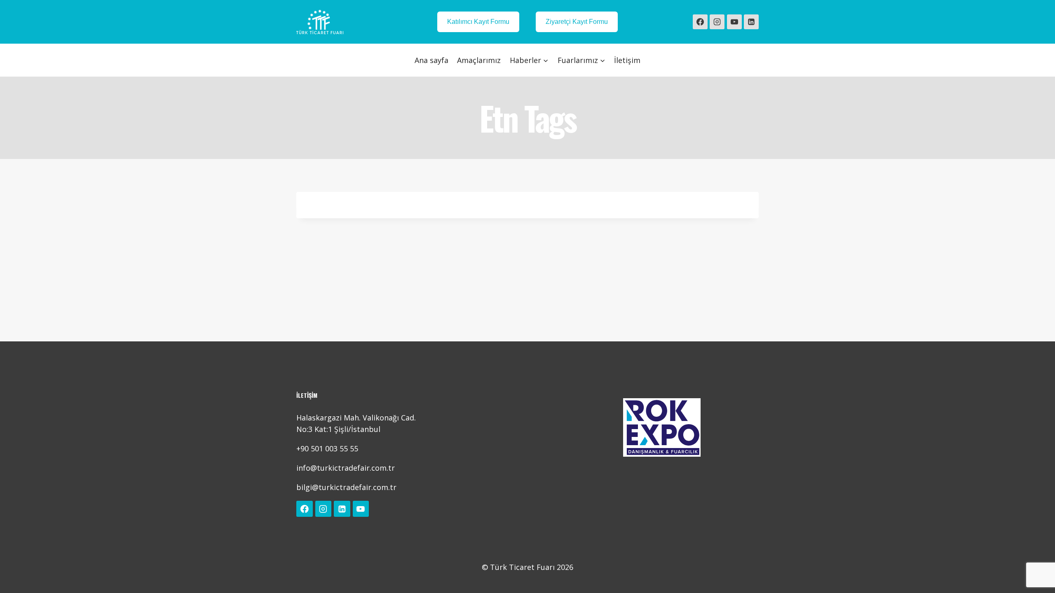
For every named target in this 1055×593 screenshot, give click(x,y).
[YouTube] (734, 21)
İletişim (627, 60)
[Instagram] (717, 21)
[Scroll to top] (1036, 578)
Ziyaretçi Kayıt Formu (577, 21)
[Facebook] (700, 21)
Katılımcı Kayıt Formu (478, 21)
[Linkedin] (751, 21)
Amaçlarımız (479, 60)
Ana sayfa (431, 60)
